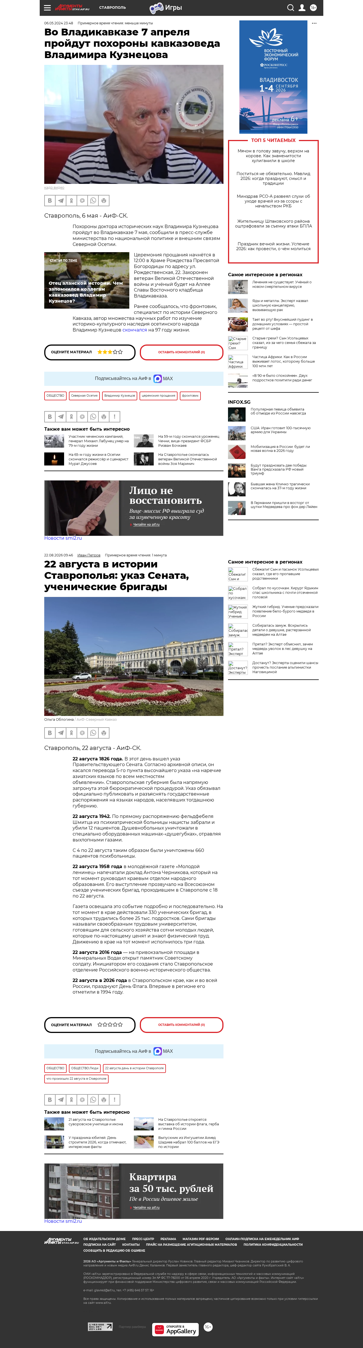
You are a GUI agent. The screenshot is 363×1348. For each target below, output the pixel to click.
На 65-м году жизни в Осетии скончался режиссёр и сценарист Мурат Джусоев (98, 459)
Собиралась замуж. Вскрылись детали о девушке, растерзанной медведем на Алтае (281, 630)
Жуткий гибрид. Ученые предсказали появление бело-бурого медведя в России (285, 611)
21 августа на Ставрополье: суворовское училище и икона (96, 1121)
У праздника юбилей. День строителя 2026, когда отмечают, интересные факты (97, 1142)
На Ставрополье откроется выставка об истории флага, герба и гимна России (188, 1124)
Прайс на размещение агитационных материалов (191, 1245)
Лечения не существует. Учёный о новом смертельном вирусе (282, 284)
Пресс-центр (143, 1239)
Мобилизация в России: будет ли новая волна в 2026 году (280, 449)
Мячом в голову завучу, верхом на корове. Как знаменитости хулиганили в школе (273, 156)
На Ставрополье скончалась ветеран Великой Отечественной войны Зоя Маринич (187, 459)
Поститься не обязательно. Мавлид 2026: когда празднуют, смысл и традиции (273, 178)
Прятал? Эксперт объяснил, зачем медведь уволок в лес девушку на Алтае (282, 648)
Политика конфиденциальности (273, 1245)
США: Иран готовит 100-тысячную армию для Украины (281, 430)
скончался (135, 330)
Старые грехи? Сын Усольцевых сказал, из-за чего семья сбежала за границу (284, 342)
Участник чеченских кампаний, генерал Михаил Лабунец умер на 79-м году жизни (99, 441)
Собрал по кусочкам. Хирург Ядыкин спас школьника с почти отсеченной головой (285, 592)
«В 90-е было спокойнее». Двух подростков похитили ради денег (282, 377)
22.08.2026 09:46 (58, 555)
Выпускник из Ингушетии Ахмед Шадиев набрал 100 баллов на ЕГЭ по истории (188, 1142)
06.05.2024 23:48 (58, 23)
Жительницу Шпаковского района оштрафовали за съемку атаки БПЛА (273, 224)
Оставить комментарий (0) (181, 352)
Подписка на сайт (99, 1245)
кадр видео (54, 187)
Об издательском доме (104, 1239)
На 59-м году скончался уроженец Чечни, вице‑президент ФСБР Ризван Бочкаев (188, 441)
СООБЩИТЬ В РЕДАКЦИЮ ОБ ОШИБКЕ (114, 1251)
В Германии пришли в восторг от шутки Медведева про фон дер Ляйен (284, 505)
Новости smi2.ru (63, 538)
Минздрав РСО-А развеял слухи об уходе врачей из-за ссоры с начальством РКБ (273, 201)
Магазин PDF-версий (201, 1239)
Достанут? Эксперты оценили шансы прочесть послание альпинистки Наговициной (285, 667)
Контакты (131, 1245)
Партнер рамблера (132, 1326)
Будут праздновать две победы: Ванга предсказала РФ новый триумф (279, 469)
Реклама (168, 1239)
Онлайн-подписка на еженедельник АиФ (262, 1239)
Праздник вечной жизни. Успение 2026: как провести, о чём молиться (273, 246)
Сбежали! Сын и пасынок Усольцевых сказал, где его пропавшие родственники (285, 574)
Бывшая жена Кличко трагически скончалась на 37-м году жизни (280, 486)
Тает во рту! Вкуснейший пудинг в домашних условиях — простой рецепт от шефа (282, 324)
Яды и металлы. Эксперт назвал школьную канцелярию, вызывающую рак (280, 305)
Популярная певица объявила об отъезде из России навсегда (278, 411)
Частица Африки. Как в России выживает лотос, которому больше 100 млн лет (283, 361)
